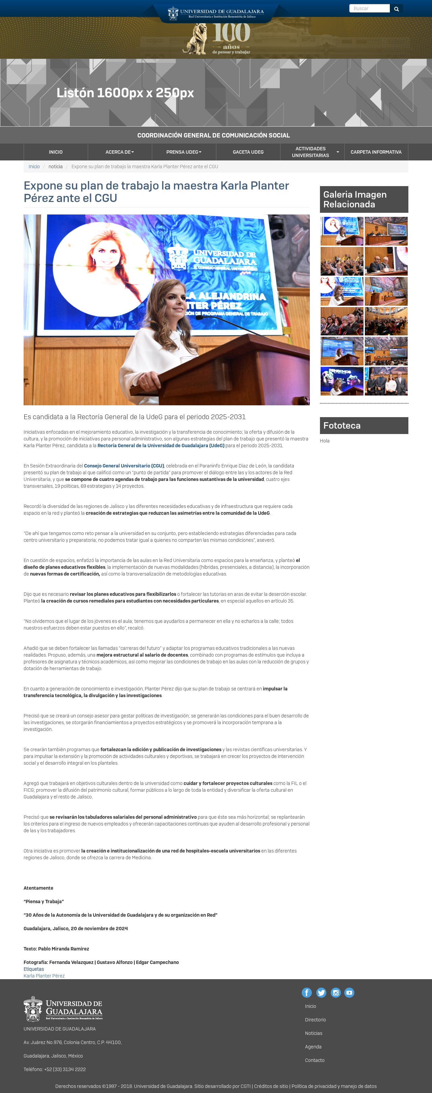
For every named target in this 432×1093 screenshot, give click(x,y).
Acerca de (118, 152)
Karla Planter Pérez (44, 976)
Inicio (55, 152)
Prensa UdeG (182, 152)
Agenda (313, 1047)
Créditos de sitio (271, 1086)
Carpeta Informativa (376, 152)
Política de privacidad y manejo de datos (334, 1086)
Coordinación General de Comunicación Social (213, 135)
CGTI (246, 1086)
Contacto (315, 1060)
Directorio (315, 1020)
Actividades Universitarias (310, 152)
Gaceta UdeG (248, 152)
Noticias (313, 1033)
